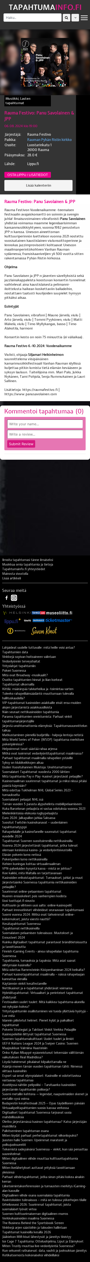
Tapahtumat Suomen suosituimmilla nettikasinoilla (37, 841)
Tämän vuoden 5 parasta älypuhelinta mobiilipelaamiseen (42, 804)
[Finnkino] (16, 631)
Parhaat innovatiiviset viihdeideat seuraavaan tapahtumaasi (43, 910)
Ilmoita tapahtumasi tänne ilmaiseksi (27, 560)
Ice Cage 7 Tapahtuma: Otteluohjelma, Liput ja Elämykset (42, 1241)
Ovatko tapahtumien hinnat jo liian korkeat (32, 680)
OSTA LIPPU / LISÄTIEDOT (27, 175)
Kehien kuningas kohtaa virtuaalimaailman (31, 864)
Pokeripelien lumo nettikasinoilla (24, 859)
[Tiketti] (27, 620)
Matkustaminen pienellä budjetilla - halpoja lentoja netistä (42, 735)
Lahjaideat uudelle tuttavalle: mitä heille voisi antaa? (38, 648)
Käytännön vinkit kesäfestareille (24, 984)
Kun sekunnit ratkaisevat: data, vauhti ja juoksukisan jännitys (44, 1251)
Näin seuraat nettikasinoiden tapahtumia (30, 712)
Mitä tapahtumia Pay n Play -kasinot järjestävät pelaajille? (42, 776)
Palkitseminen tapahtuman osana (25, 1131)
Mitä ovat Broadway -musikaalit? (25, 675)
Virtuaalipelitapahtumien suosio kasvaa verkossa (35, 1108)
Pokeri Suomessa (14, 671)
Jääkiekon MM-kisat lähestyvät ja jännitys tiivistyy (36, 1237)
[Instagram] (14, 598)
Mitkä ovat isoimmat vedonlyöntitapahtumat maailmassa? (42, 753)
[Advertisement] (45, 509)
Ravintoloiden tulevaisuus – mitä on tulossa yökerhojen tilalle (44, 1200)
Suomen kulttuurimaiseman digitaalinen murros (35, 1214)
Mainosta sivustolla (15, 574)
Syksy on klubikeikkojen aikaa (22, 763)
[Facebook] (7, 598)
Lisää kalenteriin (38, 185)
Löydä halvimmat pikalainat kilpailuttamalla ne (34, 1062)
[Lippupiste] (12, 620)
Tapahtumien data (15, 652)
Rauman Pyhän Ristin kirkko (49, 139)
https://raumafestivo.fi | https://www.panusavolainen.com (32, 392)
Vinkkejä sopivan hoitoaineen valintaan (29, 657)
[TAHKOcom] (38, 612)
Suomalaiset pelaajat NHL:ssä (22, 799)
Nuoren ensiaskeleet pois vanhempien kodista (34, 896)
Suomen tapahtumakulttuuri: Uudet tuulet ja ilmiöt (38, 1039)
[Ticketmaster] (58, 620)
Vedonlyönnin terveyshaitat (21, 661)
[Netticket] (39, 620)
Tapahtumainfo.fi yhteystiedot (23, 569)
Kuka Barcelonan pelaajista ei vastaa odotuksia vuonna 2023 (43, 809)
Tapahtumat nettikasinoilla (21, 928)
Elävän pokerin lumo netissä (21, 855)
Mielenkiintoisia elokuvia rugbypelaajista (30, 813)
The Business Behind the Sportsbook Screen (33, 1223)
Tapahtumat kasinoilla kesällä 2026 (26, 1232)
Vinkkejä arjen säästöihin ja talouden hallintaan (34, 1228)
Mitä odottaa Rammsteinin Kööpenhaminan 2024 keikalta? (43, 970)
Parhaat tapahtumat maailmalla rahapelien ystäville (37, 758)
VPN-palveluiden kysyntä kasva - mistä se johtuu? (37, 868)
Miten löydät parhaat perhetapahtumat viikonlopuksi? (40, 1135)
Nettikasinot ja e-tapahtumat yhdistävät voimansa (37, 988)
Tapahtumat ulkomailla (18, 684)
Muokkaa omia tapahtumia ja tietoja (27, 564)
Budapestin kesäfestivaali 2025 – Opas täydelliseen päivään (43, 1103)
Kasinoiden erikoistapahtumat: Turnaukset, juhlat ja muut (42, 878)
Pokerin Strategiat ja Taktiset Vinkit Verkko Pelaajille (39, 1030)
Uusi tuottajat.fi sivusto (18, 901)
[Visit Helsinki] (17, 612)
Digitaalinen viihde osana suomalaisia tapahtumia (36, 1195)
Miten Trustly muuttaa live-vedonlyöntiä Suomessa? (38, 1246)
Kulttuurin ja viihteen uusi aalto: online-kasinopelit (37, 905)
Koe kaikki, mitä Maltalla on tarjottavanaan (32, 873)
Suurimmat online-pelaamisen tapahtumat (31, 892)
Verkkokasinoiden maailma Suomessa (28, 1218)
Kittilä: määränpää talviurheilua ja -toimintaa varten (37, 689)
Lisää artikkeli (11, 578)
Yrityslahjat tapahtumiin (19, 666)
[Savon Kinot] (44, 631)
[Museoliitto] (59, 612)
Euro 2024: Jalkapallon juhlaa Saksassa (28, 818)
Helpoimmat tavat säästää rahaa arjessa (29, 749)
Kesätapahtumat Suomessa (21, 924)
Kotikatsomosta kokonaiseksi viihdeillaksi (30, 1255)
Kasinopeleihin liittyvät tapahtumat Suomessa (34, 1034)
